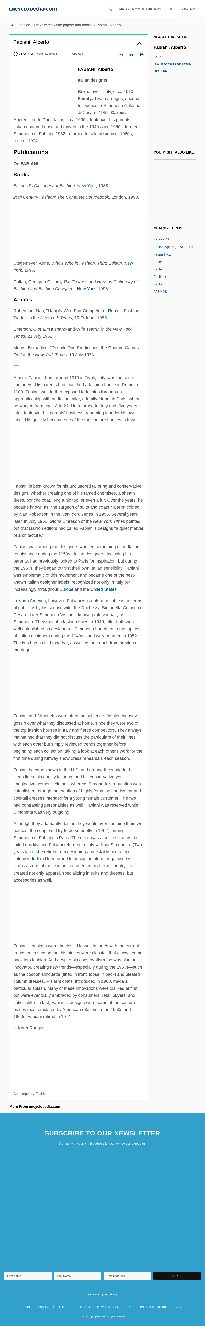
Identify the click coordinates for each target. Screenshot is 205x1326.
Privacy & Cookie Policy (113, 1307)
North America (32, 600)
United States (103, 589)
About (172, 63)
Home (27, 1307)
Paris (48, 119)
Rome (114, 310)
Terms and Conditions (152, 1307)
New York (86, 185)
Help (61, 1307)
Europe (66, 589)
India (36, 858)
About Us (44, 1307)
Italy (107, 91)
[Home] (33, 8)
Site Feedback (80, 1307)
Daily (178, 1307)
